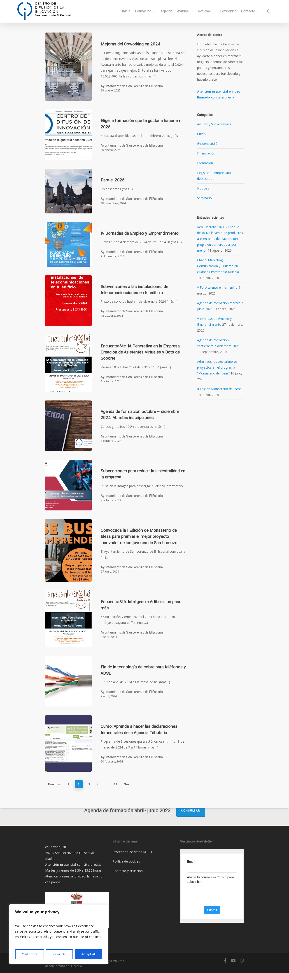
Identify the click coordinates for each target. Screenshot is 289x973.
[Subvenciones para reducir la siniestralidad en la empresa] (68, 485)
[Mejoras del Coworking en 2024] (68, 67)
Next (127, 784)
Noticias (203, 188)
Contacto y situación (128, 871)
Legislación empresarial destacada (214, 176)
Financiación (206, 153)
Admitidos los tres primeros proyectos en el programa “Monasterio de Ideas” (217, 367)
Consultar (190, 810)
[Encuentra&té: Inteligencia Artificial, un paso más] (68, 618)
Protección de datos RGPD (132, 852)
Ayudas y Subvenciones (214, 124)
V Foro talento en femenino (217, 287)
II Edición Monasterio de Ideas (219, 389)
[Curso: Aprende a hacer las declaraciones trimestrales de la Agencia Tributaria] (68, 743)
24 (115, 784)
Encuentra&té (207, 143)
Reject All (59, 954)
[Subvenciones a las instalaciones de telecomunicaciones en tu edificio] (68, 300)
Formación (205, 163)
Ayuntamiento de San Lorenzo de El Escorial (132, 86)
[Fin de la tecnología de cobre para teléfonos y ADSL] (68, 681)
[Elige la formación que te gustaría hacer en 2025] (68, 134)
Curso (201, 134)
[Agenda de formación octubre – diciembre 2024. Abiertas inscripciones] (68, 425)
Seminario (204, 198)
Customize (29, 954)
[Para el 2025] (68, 191)
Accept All (88, 954)
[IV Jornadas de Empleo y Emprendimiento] (68, 244)
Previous (54, 784)
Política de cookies (126, 861)
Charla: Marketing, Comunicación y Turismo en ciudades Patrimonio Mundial (218, 266)
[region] (58, 934)
